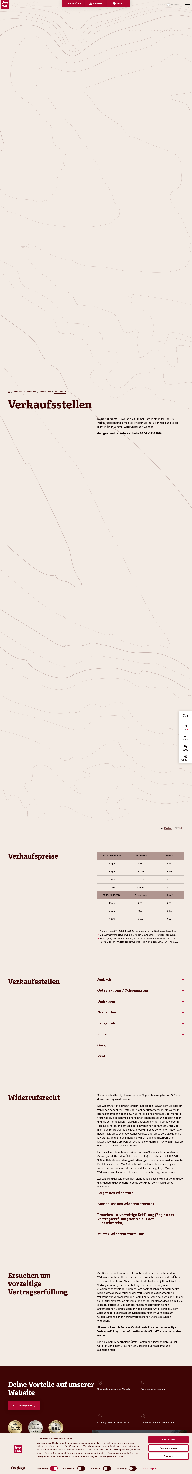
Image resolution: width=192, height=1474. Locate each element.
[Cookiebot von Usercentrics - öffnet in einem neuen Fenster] (18, 1468)
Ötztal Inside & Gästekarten (24, 392)
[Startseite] (9, 392)
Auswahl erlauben (168, 1448)
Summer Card (45, 392)
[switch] (81, 1468)
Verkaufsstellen (60, 392)
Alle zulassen (168, 1439)
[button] (140, 981)
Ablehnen (168, 1456)
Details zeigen (149, 1468)
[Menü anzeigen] (187, 4)
